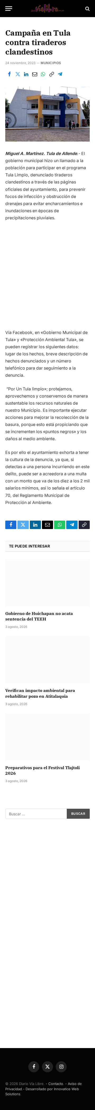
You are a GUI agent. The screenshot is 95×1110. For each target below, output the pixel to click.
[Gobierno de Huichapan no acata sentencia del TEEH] (47, 583)
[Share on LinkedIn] (26, 74)
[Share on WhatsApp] (43, 74)
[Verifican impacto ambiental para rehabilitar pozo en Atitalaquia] (47, 660)
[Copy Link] (51, 74)
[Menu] (8, 8)
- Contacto (54, 1084)
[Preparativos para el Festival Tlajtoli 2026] (47, 737)
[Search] (87, 8)
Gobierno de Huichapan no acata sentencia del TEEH (39, 616)
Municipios (51, 63)
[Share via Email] (35, 74)
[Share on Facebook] (9, 74)
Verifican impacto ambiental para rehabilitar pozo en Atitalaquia (40, 693)
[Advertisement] (47, 277)
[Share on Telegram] (60, 74)
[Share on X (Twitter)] (18, 74)
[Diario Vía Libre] (47, 8)
